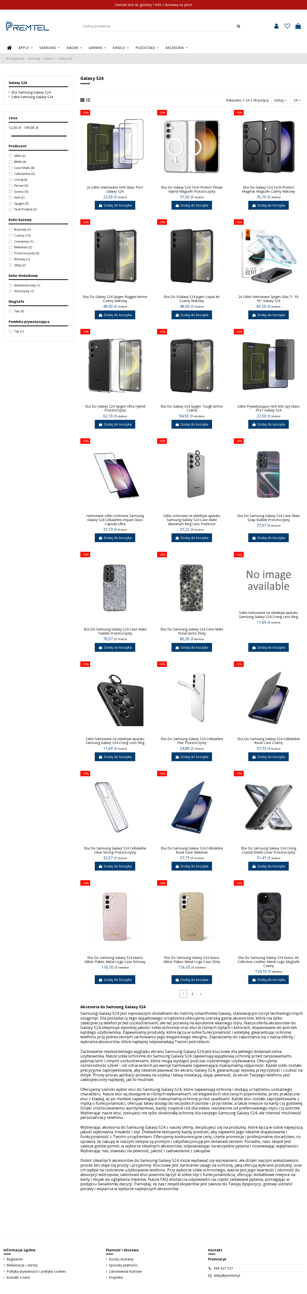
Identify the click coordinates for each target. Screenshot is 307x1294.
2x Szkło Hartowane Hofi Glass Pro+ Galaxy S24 (115, 189)
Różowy (22, 259)
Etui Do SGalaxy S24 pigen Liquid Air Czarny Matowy (192, 298)
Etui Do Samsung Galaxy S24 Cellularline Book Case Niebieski (192, 850)
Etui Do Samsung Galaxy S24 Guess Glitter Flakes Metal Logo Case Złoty (191, 959)
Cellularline (24, 174)
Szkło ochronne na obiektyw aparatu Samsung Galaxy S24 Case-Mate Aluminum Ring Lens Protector (191, 519)
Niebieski (23, 247)
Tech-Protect (25, 209)
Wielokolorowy (27, 285)
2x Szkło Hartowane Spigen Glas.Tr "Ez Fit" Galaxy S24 (268, 298)
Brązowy (22, 229)
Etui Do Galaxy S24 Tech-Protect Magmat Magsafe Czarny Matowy (268, 189)
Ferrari (21, 185)
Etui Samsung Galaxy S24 (31, 92)
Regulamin (14, 1259)
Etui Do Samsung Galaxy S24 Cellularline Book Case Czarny (268, 740)
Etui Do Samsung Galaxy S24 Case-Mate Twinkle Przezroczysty (115, 631)
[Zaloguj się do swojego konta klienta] (276, 26)
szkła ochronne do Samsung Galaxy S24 (155, 1056)
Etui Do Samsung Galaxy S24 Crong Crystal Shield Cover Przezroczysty (268, 850)
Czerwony (23, 241)
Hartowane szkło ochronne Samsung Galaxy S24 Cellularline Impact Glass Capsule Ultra (115, 519)
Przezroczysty (26, 253)
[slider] (10, 136)
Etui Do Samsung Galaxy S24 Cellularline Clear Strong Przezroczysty (115, 850)
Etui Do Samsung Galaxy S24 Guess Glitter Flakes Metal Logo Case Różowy (115, 959)
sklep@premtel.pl (227, 1275)
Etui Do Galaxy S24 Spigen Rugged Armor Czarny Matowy (115, 298)
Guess (21, 191)
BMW (20, 162)
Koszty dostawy (121, 1259)
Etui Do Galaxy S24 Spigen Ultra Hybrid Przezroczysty (115, 408)
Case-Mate (24, 168)
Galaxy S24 (18, 82)
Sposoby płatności (123, 1265)
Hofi (19, 197)
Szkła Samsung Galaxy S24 (32, 97)
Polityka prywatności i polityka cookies (36, 1271)
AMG (19, 156)
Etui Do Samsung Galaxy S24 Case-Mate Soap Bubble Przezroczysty (268, 517)
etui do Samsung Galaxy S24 (155, 1089)
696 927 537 (223, 1268)
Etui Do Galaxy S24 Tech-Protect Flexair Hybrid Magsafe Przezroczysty (192, 189)
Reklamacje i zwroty (22, 1265)
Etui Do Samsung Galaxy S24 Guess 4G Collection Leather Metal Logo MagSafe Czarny (268, 961)
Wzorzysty (24, 291)
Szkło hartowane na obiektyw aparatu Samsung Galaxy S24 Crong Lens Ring (268, 614)
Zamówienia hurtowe (125, 1271)
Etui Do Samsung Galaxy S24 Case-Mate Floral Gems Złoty (191, 631)
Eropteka (116, 1277)
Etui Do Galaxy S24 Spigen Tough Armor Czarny (191, 408)
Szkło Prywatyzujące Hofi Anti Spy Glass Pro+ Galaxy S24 (268, 408)
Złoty (20, 265)
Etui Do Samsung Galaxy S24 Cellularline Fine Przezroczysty (192, 740)
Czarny (22, 235)
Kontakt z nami (18, 1277)
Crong (20, 179)
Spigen (21, 203)
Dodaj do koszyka (118, 205)
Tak (19, 311)
